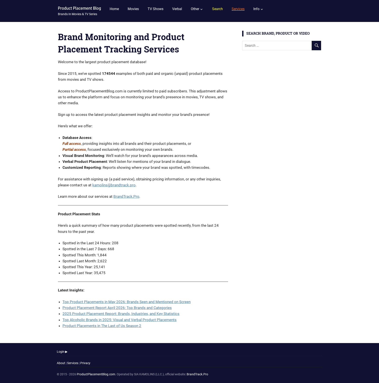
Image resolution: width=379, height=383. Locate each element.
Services (72, 363)
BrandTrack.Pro (126, 196)
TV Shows (155, 9)
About (61, 363)
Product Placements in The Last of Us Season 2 (102, 326)
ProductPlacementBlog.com (96, 374)
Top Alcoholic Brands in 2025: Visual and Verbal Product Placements (120, 320)
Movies (133, 9)
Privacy (85, 363)
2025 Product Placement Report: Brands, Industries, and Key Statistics (121, 313)
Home (114, 9)
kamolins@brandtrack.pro (114, 185)
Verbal (177, 9)
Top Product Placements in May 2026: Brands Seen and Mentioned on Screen (127, 302)
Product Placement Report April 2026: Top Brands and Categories (117, 308)
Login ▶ (62, 351)
